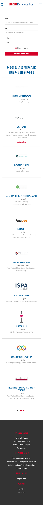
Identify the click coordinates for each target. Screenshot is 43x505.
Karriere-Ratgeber (21, 438)
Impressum (21, 478)
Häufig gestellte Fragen (21, 441)
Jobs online (21, 142)
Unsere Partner (21, 468)
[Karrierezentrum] (21, 4)
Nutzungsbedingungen (21, 445)
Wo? (6, 28)
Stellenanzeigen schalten (21, 458)
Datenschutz (21, 448)
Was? (7, 18)
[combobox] (21, 23)
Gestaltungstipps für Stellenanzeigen (21, 465)
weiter (22, 410)
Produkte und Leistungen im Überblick (21, 462)
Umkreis (8, 38)
